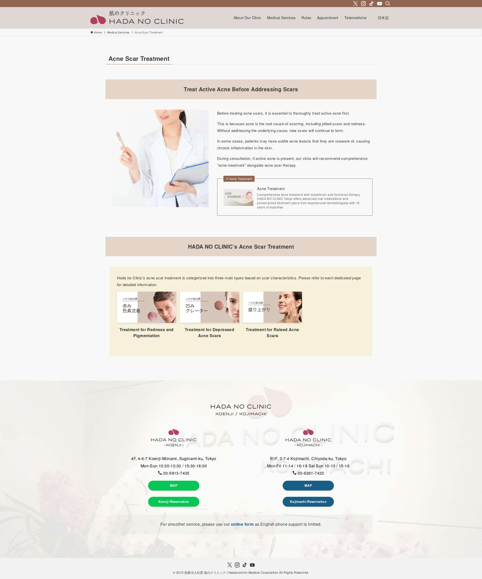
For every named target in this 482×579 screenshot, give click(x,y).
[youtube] (380, 3)
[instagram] (363, 3)
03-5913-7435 (176, 473)
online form (242, 524)
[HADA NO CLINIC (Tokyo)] (137, 17)
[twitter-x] (355, 3)
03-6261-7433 (310, 473)
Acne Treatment (271, 188)
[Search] (388, 3)
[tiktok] (372, 3)
